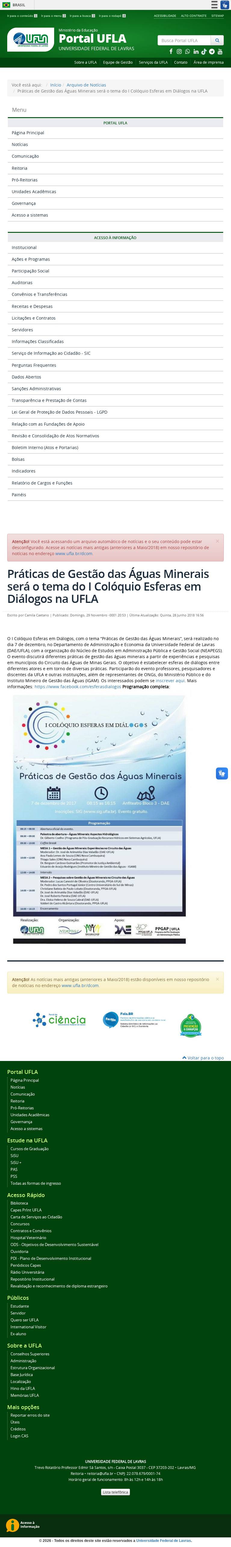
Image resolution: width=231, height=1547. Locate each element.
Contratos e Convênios (31, 1230)
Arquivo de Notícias (86, 85)
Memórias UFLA (25, 1395)
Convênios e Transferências (39, 294)
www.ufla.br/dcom (73, 553)
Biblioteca (19, 1203)
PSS (14, 1176)
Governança (24, 203)
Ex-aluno (18, 1333)
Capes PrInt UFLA (26, 1210)
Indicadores (23, 471)
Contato (180, 62)
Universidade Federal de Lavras (163, 1541)
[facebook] (171, 51)
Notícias (20, 144)
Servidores (22, 330)
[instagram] (180, 51)
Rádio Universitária (27, 1272)
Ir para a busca (82, 15)
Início (55, 85)
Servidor (18, 1313)
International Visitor (28, 1327)
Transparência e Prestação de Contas (49, 400)
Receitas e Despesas (32, 306)
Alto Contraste (194, 16)
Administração (23, 1360)
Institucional (24, 247)
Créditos (18, 1429)
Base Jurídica (22, 1374)
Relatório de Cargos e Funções (42, 483)
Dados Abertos (26, 377)
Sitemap (217, 16)
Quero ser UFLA (24, 1320)
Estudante (20, 1306)
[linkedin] (196, 51)
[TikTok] (204, 51)
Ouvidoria (19, 1251)
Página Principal (28, 132)
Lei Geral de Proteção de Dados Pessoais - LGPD (59, 412)
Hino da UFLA (23, 1388)
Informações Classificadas (38, 341)
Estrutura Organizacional (33, 1367)
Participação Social (30, 271)
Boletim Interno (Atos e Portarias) (45, 447)
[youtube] (220, 51)
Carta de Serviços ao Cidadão (36, 1217)
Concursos (20, 1223)
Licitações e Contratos (34, 318)
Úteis (15, 1422)
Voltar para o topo (205, 1058)
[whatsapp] (188, 51)
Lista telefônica (115, 1492)
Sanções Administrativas (36, 388)
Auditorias (22, 282)
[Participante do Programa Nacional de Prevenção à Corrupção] (191, 1025)
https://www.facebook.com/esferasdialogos (78, 686)
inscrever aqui (170, 680)
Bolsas (18, 459)
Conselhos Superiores (30, 1354)
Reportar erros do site (30, 1415)
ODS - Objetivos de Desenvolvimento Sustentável (54, 1244)
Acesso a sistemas (30, 215)
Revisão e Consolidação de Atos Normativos (55, 436)
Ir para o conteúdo (22, 15)
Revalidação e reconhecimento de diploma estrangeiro (59, 1286)
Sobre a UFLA (85, 62)
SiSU (14, 1155)
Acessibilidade (165, 16)
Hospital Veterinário (28, 1237)
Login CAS (19, 1436)
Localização (21, 1381)
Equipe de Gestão (118, 62)
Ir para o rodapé (112, 15)
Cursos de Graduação (30, 1148)
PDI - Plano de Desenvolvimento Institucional (51, 1258)
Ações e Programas (31, 259)
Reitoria (19, 168)
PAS (14, 1169)
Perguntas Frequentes (34, 365)
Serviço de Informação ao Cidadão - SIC (51, 353)
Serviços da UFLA (153, 62)
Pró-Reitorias (25, 180)
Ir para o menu (53, 15)
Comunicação (25, 156)
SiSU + (16, 1162)
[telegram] (212, 51)
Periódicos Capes (26, 1265)
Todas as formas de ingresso (36, 1183)
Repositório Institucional (32, 1279)
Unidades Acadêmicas (34, 191)
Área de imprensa (209, 62)
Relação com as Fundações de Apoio (48, 424)
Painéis (19, 494)
